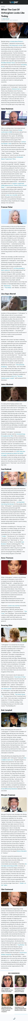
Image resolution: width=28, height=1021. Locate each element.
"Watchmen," (7, 285)
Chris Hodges (6, 19)
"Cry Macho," (21, 945)
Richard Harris (16, 89)
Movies (3, 6)
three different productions (9, 789)
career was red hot (13, 605)
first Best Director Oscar (8, 63)
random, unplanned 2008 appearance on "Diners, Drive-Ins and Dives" (13, 185)
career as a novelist (11, 195)
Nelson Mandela (22, 851)
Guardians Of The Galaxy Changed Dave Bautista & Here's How (20, 1008)
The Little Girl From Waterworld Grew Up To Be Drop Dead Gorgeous (6, 1009)
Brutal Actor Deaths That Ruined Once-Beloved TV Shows (20, 990)
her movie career (6, 688)
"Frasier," (4, 536)
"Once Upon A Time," (20, 677)
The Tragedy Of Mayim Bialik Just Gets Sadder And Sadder (7, 990)
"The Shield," (8, 287)
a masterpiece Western (16, 41)
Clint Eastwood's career (16, 45)
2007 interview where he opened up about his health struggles (13, 453)
